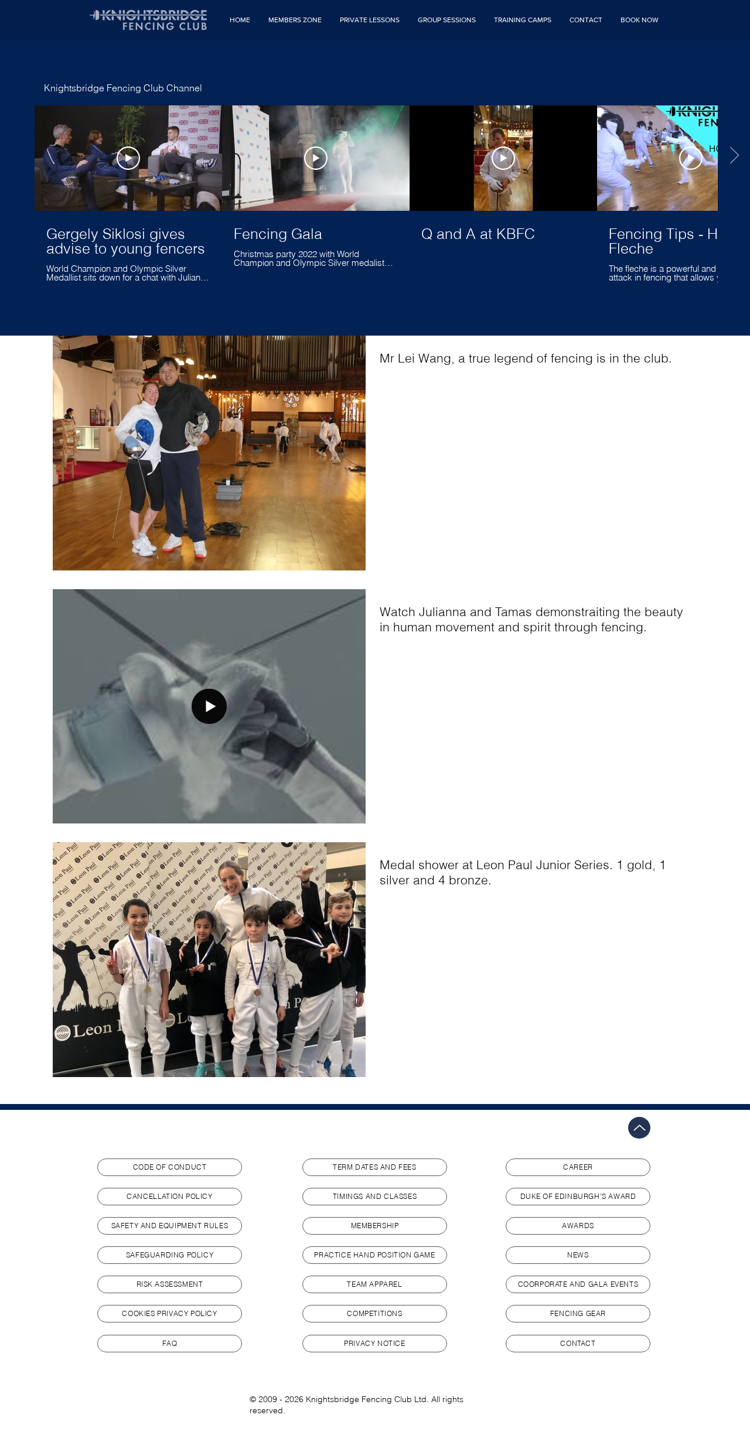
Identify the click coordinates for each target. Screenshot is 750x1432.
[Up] (639, 1128)
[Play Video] (128, 158)
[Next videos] (734, 156)
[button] (294, 20)
